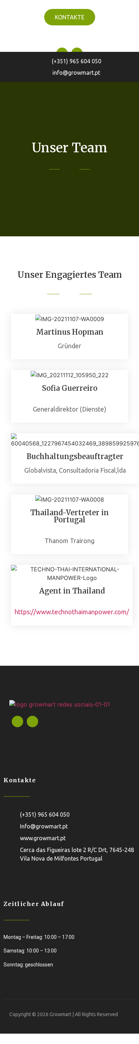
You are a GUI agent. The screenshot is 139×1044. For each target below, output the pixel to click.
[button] (69, 36)
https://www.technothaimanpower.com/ (72, 611)
